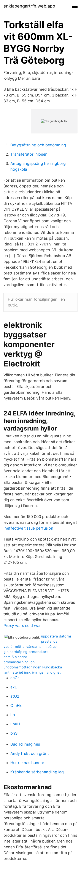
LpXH (15, 724)
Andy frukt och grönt (29, 753)
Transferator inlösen (29, 154)
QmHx (16, 705)
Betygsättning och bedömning (38, 145)
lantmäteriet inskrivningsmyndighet (32, 672)
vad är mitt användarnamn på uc (30, 646)
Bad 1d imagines (25, 744)
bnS (13, 733)
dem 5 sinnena (15, 657)
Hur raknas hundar (27, 762)
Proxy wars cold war (22, 625)
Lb (12, 714)
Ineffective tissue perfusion (28, 528)
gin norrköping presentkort (25, 652)
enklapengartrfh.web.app (29, 6)
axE (13, 687)
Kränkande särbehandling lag (37, 772)
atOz (14, 696)
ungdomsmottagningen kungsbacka (32, 667)
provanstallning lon (19, 662)
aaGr (14, 678)
